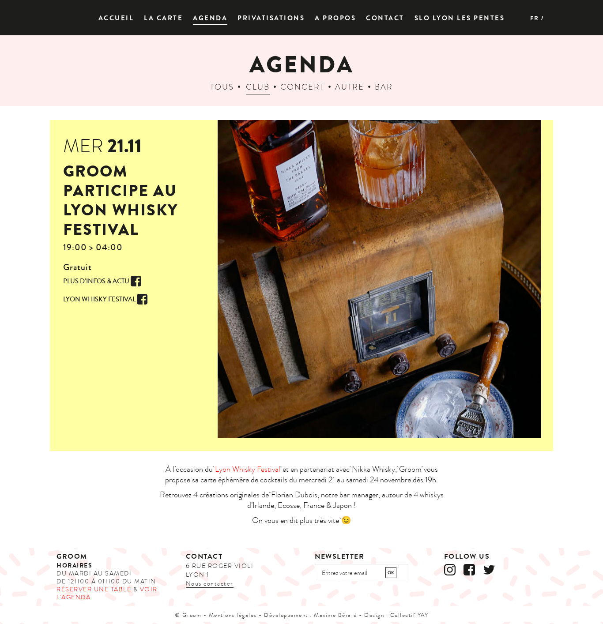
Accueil (116, 18)
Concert (302, 87)
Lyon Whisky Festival (247, 469)
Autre (349, 87)
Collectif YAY (409, 615)
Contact (385, 18)
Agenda (210, 18)
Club (258, 87)
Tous (222, 87)
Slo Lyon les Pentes (460, 18)
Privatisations (271, 18)
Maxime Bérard (335, 615)
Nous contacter (210, 583)
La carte (163, 18)
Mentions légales (233, 615)
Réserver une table (94, 589)
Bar (384, 87)
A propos (335, 18)
